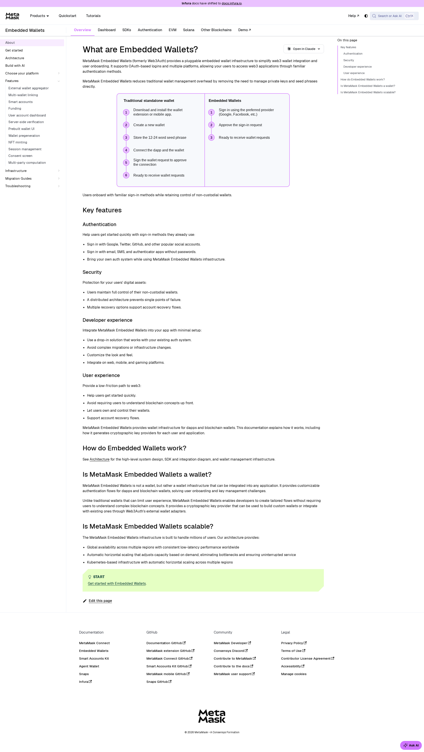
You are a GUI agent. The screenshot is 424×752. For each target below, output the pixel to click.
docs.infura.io (232, 3)
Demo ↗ (244, 30)
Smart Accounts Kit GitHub (167, 666)
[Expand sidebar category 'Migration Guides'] (59, 178)
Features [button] (12, 81)
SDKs (126, 30)
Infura (83, 682)
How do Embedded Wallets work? (363, 79)
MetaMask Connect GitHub (167, 658)
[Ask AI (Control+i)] (411, 745)
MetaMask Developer (230, 643)
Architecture (100, 459)
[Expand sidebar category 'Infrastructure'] (59, 171)
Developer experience (357, 67)
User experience (354, 73)
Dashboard (107, 30)
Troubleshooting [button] (17, 186)
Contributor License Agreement (306, 658)
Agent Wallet (89, 666)
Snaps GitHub (157, 682)
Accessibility (291, 666)
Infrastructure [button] (15, 171)
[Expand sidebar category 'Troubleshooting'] (59, 186)
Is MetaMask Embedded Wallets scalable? (368, 92)
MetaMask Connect (94, 643)
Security (348, 60)
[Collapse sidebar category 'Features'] (59, 81)
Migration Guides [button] (18, 178)
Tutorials (93, 15)
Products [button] (37, 15)
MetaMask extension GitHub (168, 651)
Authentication (150, 30)
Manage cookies (294, 674)
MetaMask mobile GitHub (166, 674)
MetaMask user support (232, 674)
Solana (188, 30)
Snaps (84, 674)
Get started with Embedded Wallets (117, 583)
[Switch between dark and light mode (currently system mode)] (366, 16)
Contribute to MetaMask (233, 658)
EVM (172, 30)
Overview (82, 30)
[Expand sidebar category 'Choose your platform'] (59, 73)
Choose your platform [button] (22, 73)
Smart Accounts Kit (94, 658)
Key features (348, 47)
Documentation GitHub (164, 643)
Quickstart (67, 15)
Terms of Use (291, 651)
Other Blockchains (216, 30)
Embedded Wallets (93, 651)
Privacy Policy (292, 643)
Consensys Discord (229, 651)
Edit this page (100, 600)
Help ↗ (353, 15)
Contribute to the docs (232, 666)
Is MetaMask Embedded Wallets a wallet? (368, 86)
